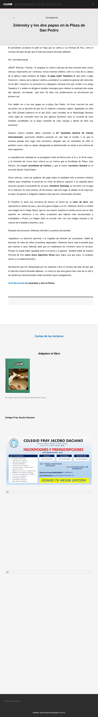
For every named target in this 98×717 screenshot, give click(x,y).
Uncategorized (52, 17)
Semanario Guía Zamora (38, 4)
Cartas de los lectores (49, 336)
